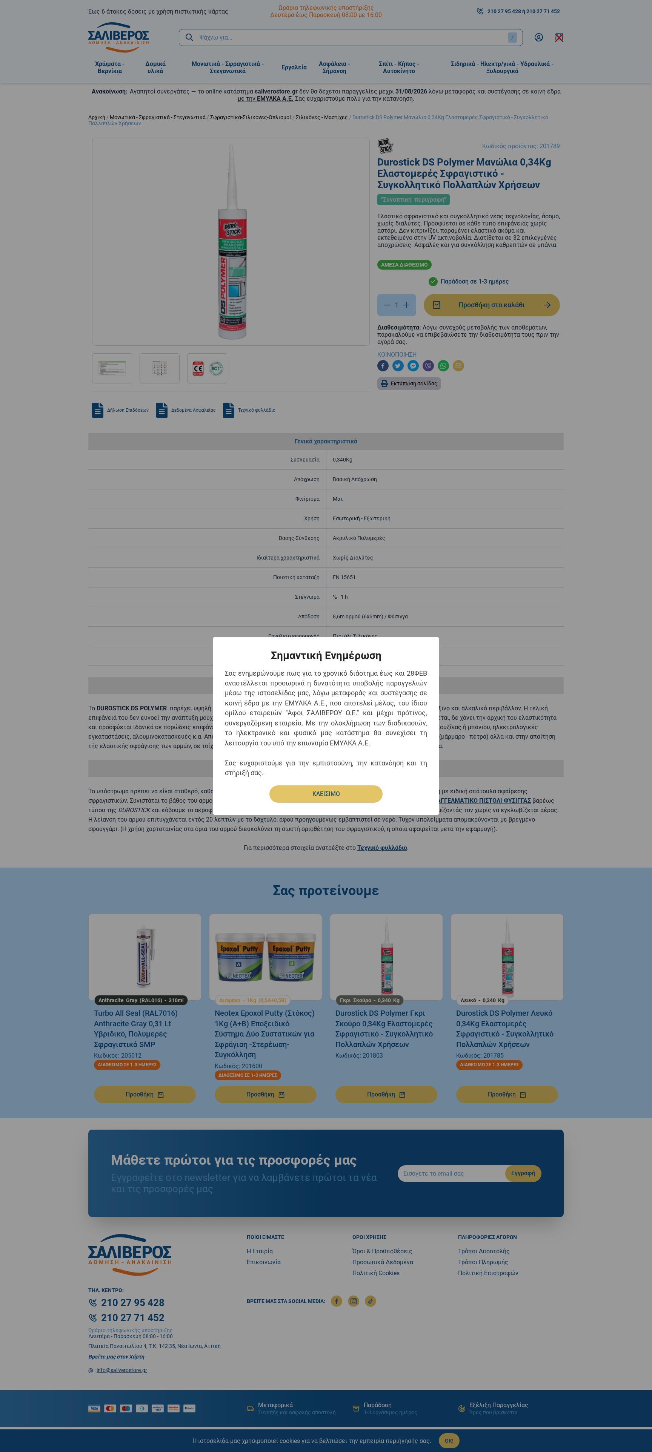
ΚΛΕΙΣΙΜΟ (326, 793)
